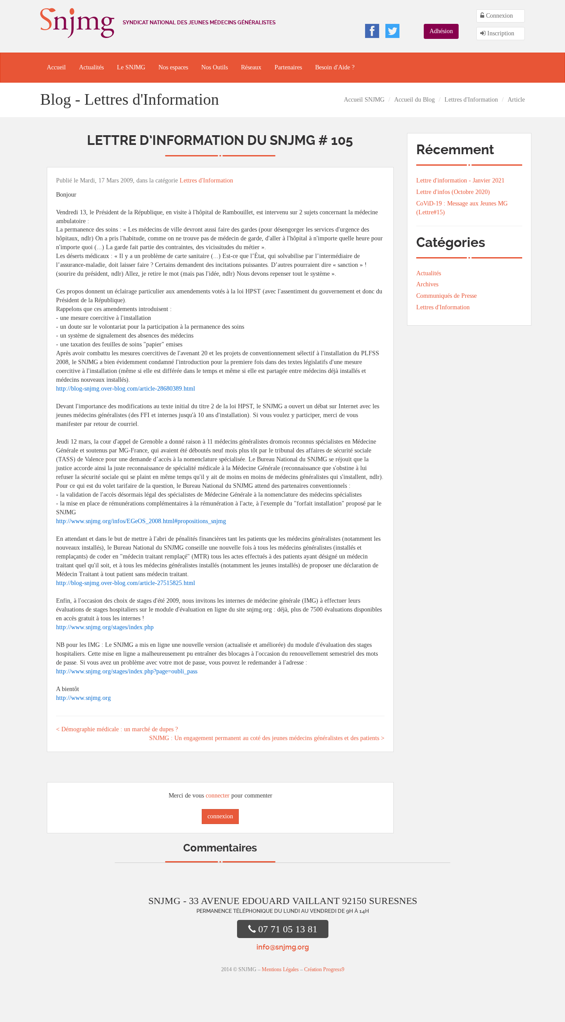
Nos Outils (214, 67)
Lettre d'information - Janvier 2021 (460, 180)
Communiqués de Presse (446, 296)
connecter (218, 795)
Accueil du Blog (414, 99)
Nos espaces (173, 67)
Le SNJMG (131, 67)
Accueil (56, 67)
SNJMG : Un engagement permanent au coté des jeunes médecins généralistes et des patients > (266, 738)
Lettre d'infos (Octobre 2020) (453, 192)
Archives (427, 284)
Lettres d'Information (471, 99)
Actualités (91, 67)
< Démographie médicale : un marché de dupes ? (117, 729)
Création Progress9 (324, 969)
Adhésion (441, 31)
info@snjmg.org (282, 947)
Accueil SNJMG (364, 99)
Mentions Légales (280, 969)
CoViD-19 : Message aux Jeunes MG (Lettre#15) (462, 208)
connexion (220, 816)
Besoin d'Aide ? (334, 67)
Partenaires (288, 67)
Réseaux (251, 67)
